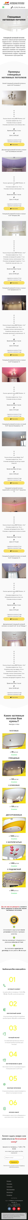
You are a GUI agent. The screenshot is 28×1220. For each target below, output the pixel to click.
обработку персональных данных (17, 1166)
